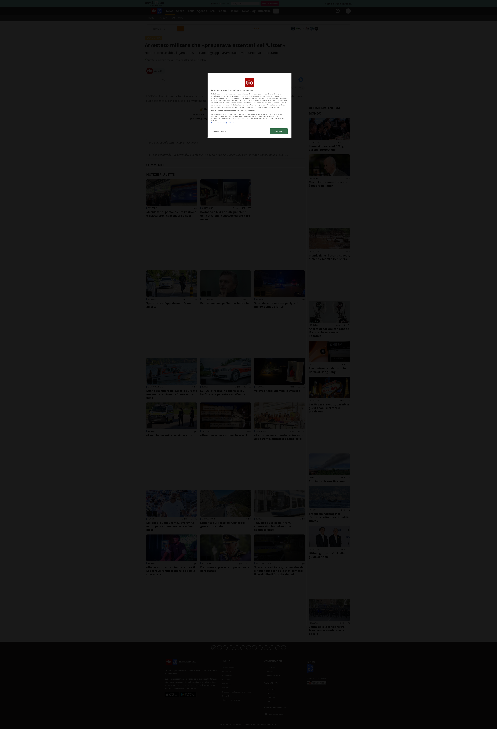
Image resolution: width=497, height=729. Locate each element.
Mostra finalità (219, 131)
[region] (249, 105)
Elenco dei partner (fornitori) (222, 123)
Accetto (279, 131)
